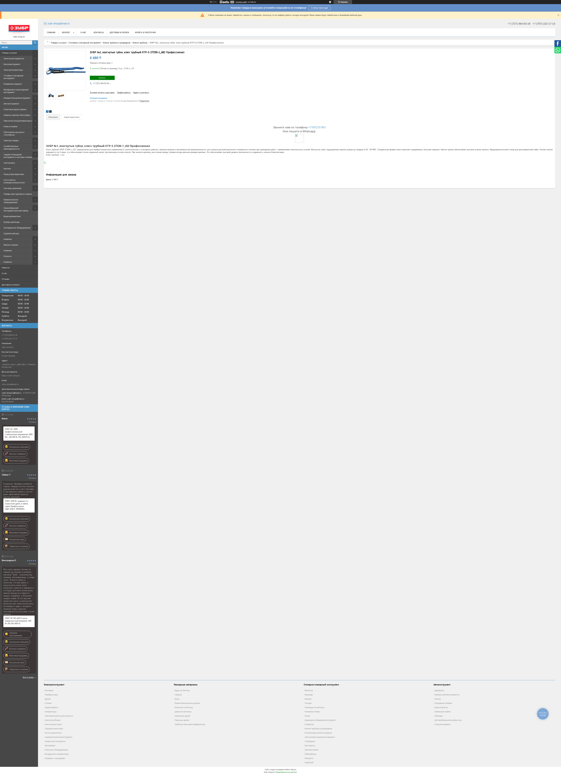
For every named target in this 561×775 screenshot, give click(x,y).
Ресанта (7, 256)
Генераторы (50, 711)
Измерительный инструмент (17, 98)
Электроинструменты (14, 58)
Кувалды (309, 694)
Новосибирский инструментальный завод (16, 209)
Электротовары (11, 140)
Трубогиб (309, 762)
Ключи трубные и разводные (116, 43)
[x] (50, 112)
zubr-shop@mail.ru (10, 384)
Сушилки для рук (11, 233)
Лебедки (439, 715)
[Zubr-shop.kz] (19, 28)
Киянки (308, 699)
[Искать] (35, 42)
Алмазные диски (182, 715)
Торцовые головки (443, 703)
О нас (4, 273)
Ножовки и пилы (312, 711)
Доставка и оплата (10, 284)
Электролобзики (52, 720)
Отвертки (309, 724)
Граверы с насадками (55, 758)
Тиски (307, 715)
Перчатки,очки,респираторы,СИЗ (19, 120)
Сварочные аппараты (55, 741)
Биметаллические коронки (187, 703)
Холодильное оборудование (17, 227)
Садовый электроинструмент (58, 737)
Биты (177, 699)
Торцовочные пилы (54, 728)
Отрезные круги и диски (15, 109)
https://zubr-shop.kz (11, 375)
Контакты (99, 32)
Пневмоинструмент (13, 84)
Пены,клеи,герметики (14, 174)
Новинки (8, 239)
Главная (51, 32)
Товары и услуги (9, 52)
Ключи (438, 699)
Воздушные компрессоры (57, 754)
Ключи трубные (140, 43)
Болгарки (49, 690)
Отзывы (5, 279)
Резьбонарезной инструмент (318, 732)
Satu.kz (293, 770)
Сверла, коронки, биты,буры (17, 115)
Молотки (309, 690)
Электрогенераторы (13, 70)
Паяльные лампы (443, 711)
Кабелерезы (310, 754)
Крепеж (7, 168)
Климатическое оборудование (11, 201)
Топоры (308, 703)
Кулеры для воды (12, 222)
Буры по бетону (182, 690)
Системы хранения (12, 188)
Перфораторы (51, 694)
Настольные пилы (53, 724)
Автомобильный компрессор (448, 720)
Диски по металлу (183, 711)
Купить (102, 77)
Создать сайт (241, 2)
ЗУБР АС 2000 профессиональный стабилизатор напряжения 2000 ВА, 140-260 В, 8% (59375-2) (19, 433)
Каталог (66, 32)
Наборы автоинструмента (447, 694)
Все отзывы (28, 677)
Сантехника (9, 162)
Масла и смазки (11, 244)
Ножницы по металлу (314, 707)
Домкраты (439, 690)
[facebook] (47, 112)
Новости (6, 267)
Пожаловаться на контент (286, 772)
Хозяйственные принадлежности (12, 147)
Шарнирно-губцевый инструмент (320, 720)
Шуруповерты (51, 707)
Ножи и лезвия (10, 126)
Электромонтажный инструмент (320, 737)
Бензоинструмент (12, 64)
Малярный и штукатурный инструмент (16, 91)
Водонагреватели (12, 216)
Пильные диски (182, 720)
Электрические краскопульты (59, 715)
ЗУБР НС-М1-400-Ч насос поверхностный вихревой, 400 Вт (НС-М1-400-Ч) (18, 621)
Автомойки (50, 745)
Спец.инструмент (443, 724)
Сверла (178, 694)
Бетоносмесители (53, 732)
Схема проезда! (319, 8)
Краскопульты (441, 707)
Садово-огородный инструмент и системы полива (18, 155)
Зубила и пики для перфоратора (190, 724)
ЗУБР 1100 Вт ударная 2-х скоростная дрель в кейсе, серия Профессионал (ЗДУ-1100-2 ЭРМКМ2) (16, 505)
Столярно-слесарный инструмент (13, 77)
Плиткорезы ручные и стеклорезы (14, 133)
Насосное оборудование (56, 749)
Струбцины (310, 741)
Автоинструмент (11, 103)
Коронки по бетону (184, 707)
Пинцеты (309, 758)
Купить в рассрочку (145, 32)
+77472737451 (317, 127)
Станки (48, 703)
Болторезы (310, 745)
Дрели (48, 699)
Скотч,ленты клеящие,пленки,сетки (14, 181)
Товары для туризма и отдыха (18, 194)
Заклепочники (311, 749)
